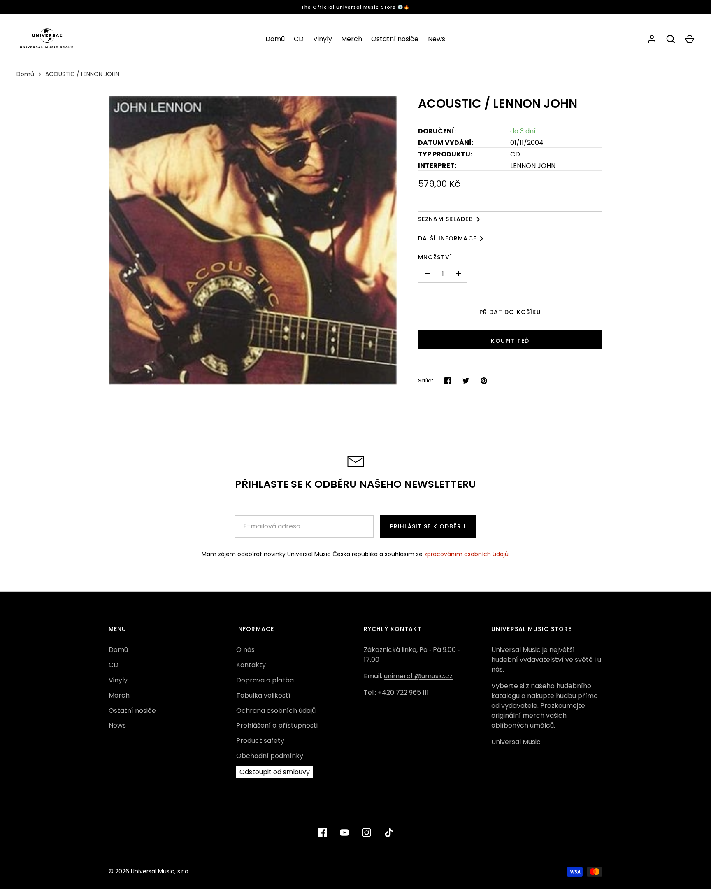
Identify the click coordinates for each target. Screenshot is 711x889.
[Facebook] (322, 833)
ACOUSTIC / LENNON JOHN (82, 74)
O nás (245, 649)
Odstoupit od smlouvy (274, 772)
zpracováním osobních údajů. (467, 554)
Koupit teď (510, 341)
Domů (275, 39)
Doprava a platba (265, 680)
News (436, 39)
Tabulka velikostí (263, 695)
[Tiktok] (389, 833)
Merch (351, 39)
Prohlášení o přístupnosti (277, 725)
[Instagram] (367, 833)
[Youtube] (344, 833)
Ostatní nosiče (394, 39)
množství (435, 257)
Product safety (260, 740)
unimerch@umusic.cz (418, 676)
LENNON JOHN (532, 165)
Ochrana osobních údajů (276, 710)
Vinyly (322, 39)
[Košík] (690, 39)
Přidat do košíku (510, 312)
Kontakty (251, 665)
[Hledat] (671, 39)
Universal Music (516, 742)
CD (299, 39)
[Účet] (652, 39)
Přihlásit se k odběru (428, 526)
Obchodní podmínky (269, 756)
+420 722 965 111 (403, 692)
